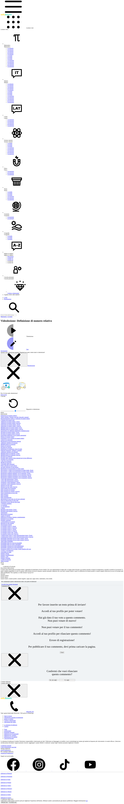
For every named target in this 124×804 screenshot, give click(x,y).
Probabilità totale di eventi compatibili (11, 544)
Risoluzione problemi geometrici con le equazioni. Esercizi (16, 478)
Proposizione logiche (6, 525)
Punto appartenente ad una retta (9, 493)
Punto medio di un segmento (8, 488)
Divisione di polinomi (6, 456)
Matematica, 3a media (6, 316)
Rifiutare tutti (4, 802)
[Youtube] (90, 770)
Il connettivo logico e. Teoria (8, 526)
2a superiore (10, 62)
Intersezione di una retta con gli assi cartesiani (13, 499)
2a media (9, 57)
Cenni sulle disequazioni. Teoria (9, 479)
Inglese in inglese (8, 719)
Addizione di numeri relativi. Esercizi (10, 423)
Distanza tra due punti (6, 485)
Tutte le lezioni (5, 561)
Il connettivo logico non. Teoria (9, 532)
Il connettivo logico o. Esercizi (9, 531)
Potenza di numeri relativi (7, 437)
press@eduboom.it (6, 750)
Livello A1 (10, 258)
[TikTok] (65, 770)
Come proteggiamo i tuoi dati (8, 747)
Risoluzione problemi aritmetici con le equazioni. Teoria (15, 473)
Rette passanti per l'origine (8, 490)
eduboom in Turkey (6, 785)
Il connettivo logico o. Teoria (8, 529)
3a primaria (10, 51)
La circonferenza (5, 506)
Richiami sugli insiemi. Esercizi (9, 511)
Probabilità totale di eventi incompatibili (11, 543)
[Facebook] (13, 770)
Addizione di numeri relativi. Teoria (10, 421)
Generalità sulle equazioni (7, 464)
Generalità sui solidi (6, 552)
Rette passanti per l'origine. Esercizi (10, 491)
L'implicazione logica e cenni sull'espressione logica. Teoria (16, 535)
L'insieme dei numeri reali (7, 420)
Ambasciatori (7, 731)
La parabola (4, 505)
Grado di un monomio (6, 440)
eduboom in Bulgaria (6, 773)
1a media (9, 56)
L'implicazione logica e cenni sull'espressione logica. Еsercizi (17, 537)
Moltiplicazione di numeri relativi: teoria (11, 427)
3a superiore (10, 63)
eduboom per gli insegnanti (11, 734)
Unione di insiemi (5, 515)
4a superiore (10, 65)
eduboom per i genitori (10, 735)
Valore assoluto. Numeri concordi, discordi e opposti (15, 417)
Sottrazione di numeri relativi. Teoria (10, 424)
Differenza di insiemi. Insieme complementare (13, 517)
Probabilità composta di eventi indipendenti (12, 546)
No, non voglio (53, 680)
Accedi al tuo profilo (6, 584)
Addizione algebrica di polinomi (9, 452)
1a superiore (10, 60)
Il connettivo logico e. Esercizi (9, 528)
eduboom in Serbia (6, 794)
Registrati (15, 584)
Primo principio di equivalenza (9, 465)
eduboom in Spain (5, 779)
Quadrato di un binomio (7, 459)
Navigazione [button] (4, 351)
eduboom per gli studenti (10, 737)
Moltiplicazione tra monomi (8, 444)
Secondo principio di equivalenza (9, 467)
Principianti (10, 256)
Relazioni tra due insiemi (7, 523)
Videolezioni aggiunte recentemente (13, 717)
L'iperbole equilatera (6, 503)
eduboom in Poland (6, 782)
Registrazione (31, 365)
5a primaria (10, 54)
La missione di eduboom (10, 725)
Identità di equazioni (6, 462)
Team (5, 729)
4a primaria (10, 53)
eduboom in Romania (6, 776)
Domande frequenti (9, 732)
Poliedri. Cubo (4, 556)
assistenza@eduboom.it (7, 753)
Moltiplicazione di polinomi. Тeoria (10, 453)
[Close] (14, 593)
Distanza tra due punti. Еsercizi (9, 487)
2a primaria (10, 50)
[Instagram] (39, 770)
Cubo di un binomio (6, 461)
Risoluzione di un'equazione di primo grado (12, 468)
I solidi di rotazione (6, 559)
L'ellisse (3, 508)
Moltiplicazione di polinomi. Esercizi (10, 455)
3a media (9, 59)
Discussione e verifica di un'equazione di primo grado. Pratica (17, 471)
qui (87, 800)
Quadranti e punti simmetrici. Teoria (10, 482)
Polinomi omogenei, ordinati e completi (11, 450)
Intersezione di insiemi (7, 514)
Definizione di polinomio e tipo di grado (11, 449)
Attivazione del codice (10, 722)
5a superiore (10, 66)
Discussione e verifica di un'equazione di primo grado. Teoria (17, 470)
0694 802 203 (30, 711)
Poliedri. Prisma (5, 553)
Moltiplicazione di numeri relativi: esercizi (12, 429)
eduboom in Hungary (6, 788)
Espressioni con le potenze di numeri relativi (12, 438)
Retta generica (4, 494)
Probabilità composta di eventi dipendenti (12, 547)
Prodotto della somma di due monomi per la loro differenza (16, 458)
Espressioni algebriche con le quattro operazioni (13, 435)
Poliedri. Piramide (5, 558)
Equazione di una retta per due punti (10, 502)
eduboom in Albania (6, 791)
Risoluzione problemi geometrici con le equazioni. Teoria (16, 476)
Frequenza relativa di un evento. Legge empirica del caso (16, 549)
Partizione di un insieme (7, 518)
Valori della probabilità (7, 541)
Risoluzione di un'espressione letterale (11, 441)
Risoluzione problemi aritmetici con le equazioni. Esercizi (16, 474)
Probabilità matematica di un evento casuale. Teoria (14, 538)
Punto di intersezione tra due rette (9, 500)
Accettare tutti (12, 802)
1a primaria (10, 48)
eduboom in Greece (6, 797)
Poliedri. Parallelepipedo (7, 555)
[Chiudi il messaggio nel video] (14, 360)
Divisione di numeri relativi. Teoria (10, 432)
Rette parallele (4, 496)
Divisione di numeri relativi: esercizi (10, 434)
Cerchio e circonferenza (7, 550)
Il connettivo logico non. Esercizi (9, 534)
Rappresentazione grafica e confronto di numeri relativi (15, 418)
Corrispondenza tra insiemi (8, 521)
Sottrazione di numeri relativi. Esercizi (11, 426)
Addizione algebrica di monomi (9, 443)
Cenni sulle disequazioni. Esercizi (10, 481)
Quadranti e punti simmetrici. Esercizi (11, 484)
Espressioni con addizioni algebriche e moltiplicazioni (15, 431)
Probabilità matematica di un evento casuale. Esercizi (15, 540)
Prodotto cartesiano (6, 520)
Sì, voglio (67, 680)
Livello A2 (10, 259)
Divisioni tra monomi (6, 447)
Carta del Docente (9, 738)
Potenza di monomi (6, 446)
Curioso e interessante (10, 720)
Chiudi (62, 652)
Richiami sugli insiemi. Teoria (9, 509)
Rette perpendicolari (6, 497)
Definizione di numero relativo (9, 415)
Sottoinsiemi (4, 512)
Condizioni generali (6, 745)
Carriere (6, 726)
